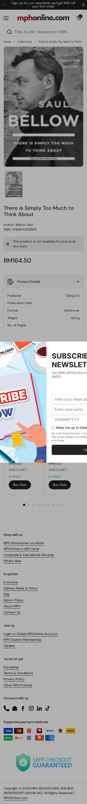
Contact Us (12, 612)
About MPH (12, 606)
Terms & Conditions (18, 673)
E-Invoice (11, 582)
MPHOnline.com (15, 798)
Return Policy (13, 600)
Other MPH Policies (18, 685)
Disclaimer (11, 667)
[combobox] (43, 32)
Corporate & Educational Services (29, 555)
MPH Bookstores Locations (24, 543)
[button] (78, 18)
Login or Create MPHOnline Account (31, 634)
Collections (24, 41)
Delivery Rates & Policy (21, 588)
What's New (12, 561)
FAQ (6, 594)
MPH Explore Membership (22, 640)
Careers (9, 646)
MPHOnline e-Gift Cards (21, 549)
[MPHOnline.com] (43, 18)
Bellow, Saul (24, 225)
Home (7, 41)
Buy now (20, 485)
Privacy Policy (14, 679)
